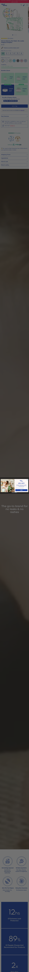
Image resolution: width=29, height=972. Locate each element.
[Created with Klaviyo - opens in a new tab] (14, 492)
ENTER (21, 490)
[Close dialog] (27, 479)
